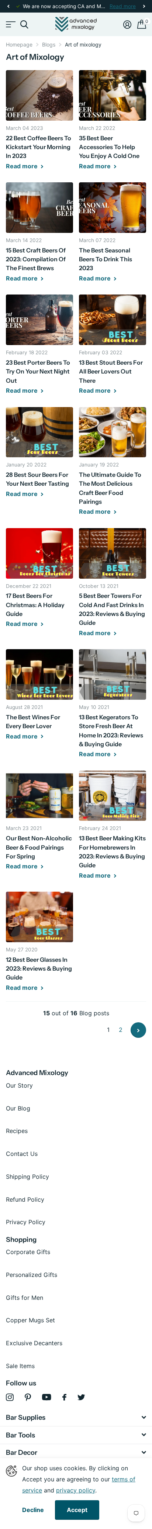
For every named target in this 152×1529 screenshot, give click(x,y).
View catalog (10, 24)
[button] (8, 6)
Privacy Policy (25, 1222)
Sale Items (20, 1366)
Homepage (19, 44)
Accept (77, 1509)
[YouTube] (46, 1397)
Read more (123, 6)
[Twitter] (81, 1397)
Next (138, 1030)
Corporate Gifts (28, 1252)
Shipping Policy (27, 1176)
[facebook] (64, 1397)
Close (76, 1417)
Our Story (19, 1085)
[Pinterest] (28, 1397)
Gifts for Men (24, 1297)
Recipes (17, 1130)
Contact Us (22, 1153)
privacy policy (75, 1490)
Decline (33, 1509)
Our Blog (18, 1108)
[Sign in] (127, 24)
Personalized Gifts (31, 1274)
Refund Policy (25, 1199)
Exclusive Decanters (34, 1343)
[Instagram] (10, 1397)
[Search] (24, 24)
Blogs (48, 44)
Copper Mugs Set (30, 1320)
